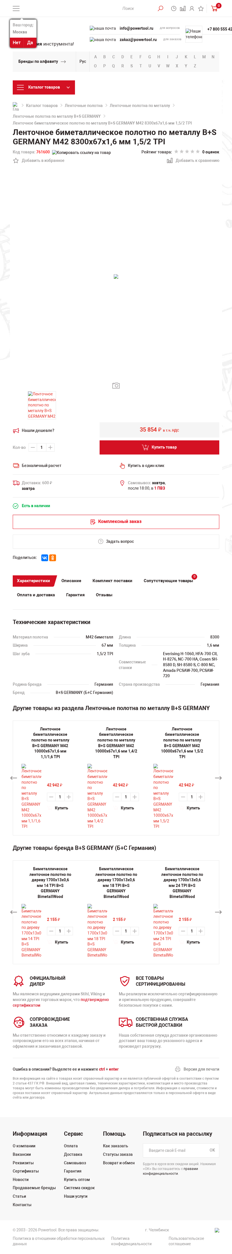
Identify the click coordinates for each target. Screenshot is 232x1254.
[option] (50, 912)
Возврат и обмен (119, 1163)
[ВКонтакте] (44, 557)
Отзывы (104, 594)
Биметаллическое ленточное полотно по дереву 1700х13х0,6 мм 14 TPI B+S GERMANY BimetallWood (50, 883)
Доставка (73, 1154)
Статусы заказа (118, 1154)
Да (30, 42)
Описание (71, 580)
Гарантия (75, 594)
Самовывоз (75, 1163)
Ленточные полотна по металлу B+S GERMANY (57, 116)
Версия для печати (201, 1069)
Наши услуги (75, 1196)
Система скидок (79, 1188)
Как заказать (115, 1146)
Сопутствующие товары (170, 579)
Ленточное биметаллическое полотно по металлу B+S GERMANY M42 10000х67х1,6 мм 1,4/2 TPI (116, 743)
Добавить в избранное (40, 161)
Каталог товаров (42, 105)
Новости (21, 1179)
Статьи (19, 1196)
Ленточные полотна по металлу (140, 105)
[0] (213, 8)
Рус (83, 61)
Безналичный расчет (41, 465)
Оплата (71, 1146)
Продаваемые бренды (34, 1188)
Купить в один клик (146, 465)
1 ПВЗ (159, 488)
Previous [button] (13, 778)
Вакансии (22, 1154)
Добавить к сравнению (194, 161)
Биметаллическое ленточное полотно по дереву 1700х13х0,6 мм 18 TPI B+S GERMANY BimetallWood (116, 883)
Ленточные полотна (84, 105)
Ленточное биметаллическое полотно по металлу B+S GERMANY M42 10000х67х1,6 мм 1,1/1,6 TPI (50, 743)
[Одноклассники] (52, 557)
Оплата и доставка (36, 594)
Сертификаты (26, 1171)
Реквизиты (23, 1163)
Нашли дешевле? (38, 430)
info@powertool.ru (136, 28)
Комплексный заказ (119, 521)
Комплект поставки (112, 580)
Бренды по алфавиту (38, 61)
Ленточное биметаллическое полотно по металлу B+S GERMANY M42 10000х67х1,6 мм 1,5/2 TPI (182, 743)
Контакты (22, 1204)
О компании (24, 1146)
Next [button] (218, 778)
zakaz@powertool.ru (138, 39)
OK (212, 1150)
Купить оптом (77, 1179)
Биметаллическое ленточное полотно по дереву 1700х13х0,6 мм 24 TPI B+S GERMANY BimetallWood (182, 883)
